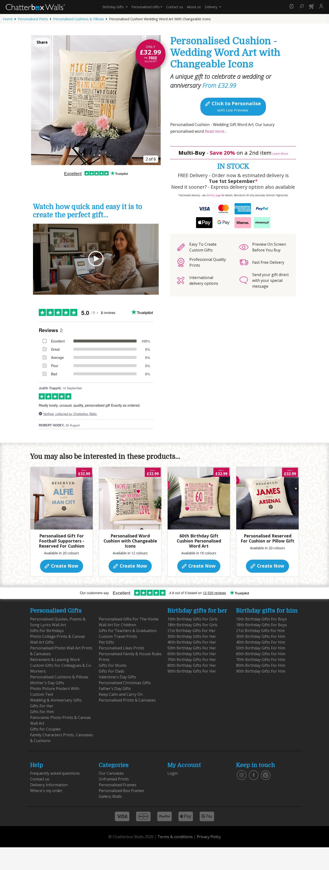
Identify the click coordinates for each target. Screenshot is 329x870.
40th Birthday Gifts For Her (191, 642)
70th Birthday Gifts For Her (191, 659)
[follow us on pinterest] (265, 775)
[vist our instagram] (241, 775)
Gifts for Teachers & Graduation (128, 630)
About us (194, 7)
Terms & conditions (175, 836)
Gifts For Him (42, 711)
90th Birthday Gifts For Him (260, 671)
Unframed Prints (114, 779)
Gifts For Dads (111, 671)
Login (172, 773)
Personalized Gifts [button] (146, 7)
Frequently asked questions (55, 773)
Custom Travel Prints (118, 636)
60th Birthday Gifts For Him (260, 653)
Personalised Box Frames (121, 790)
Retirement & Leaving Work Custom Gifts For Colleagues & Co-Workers (61, 665)
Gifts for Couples (45, 729)
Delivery (211, 7)
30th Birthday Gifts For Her (191, 636)
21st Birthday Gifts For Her (191, 630)
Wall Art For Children (117, 624)
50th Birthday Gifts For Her (191, 648)
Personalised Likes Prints (121, 648)
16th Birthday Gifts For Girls (192, 619)
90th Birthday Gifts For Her (191, 671)
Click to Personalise (236, 106)
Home (8, 19)
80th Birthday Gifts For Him (260, 665)
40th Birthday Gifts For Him (260, 642)
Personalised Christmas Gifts (125, 682)
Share (42, 42)
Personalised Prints (33, 19)
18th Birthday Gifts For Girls (192, 624)
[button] (291, 7)
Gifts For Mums (112, 665)
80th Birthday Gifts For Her (191, 665)
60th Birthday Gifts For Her (191, 653)
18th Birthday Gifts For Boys (261, 624)
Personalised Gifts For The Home (128, 619)
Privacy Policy (209, 836)
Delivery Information (49, 784)
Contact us (174, 7)
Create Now (64, 566)
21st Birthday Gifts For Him (260, 630)
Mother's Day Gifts (47, 682)
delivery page (213, 195)
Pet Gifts (106, 642)
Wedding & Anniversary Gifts (56, 700)
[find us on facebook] (253, 775)
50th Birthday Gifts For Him (260, 648)
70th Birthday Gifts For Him (260, 659)
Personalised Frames (117, 784)
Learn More (280, 154)
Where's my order (46, 790)
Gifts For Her (41, 706)
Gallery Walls (110, 796)
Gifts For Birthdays (47, 630)
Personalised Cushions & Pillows (78, 19)
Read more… (216, 131)
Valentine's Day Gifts (117, 677)
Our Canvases (111, 773)
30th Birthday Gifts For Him (260, 636)
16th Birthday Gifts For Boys (261, 619)
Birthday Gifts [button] (114, 7)
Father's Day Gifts (115, 688)
